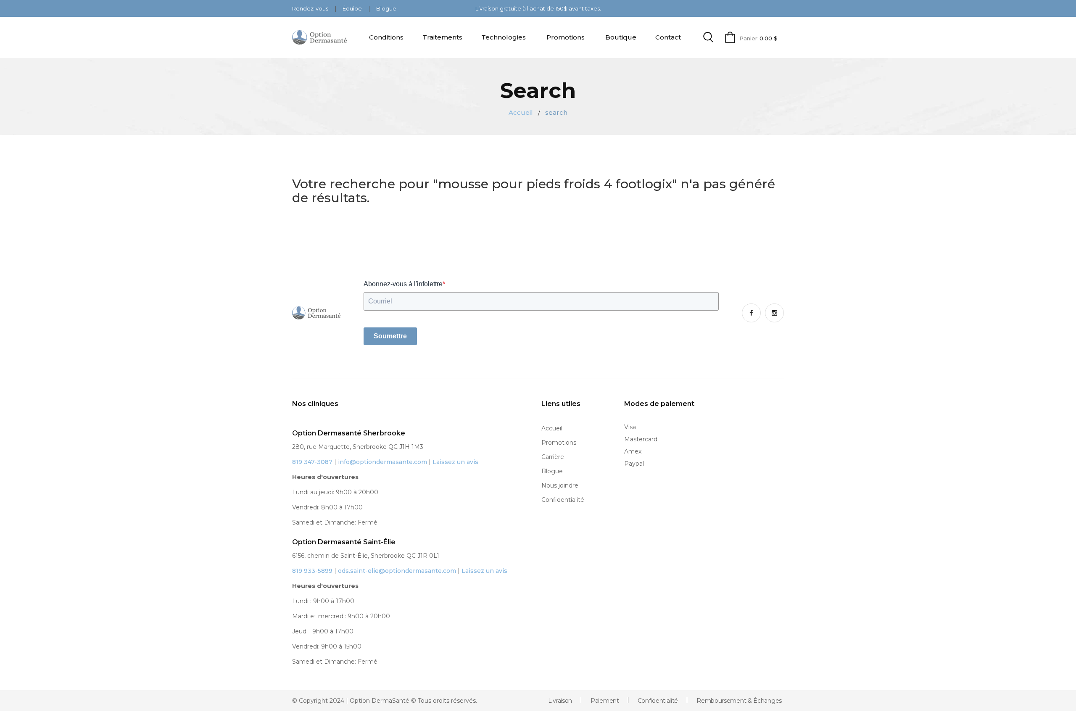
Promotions (565, 37)
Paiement (605, 700)
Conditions (386, 37)
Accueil (521, 112)
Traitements (442, 37)
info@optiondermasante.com (382, 462)
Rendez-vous (311, 8)
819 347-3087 (312, 462)
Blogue (386, 8)
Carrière (552, 457)
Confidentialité (562, 500)
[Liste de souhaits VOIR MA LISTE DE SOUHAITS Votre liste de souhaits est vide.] (538, 711)
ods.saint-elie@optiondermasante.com (397, 571)
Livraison (560, 700)
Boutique (620, 37)
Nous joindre (559, 485)
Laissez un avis (455, 462)
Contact (668, 37)
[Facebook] (751, 312)
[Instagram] (774, 312)
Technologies (503, 37)
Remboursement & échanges (739, 700)
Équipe (353, 8)
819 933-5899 (312, 571)
